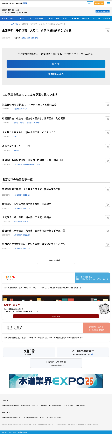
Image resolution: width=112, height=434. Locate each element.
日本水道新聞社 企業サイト (11, 417)
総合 (12, 18)
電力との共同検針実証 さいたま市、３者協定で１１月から (33, 244)
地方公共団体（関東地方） (22, 208)
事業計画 (85, 18)
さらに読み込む (54, 260)
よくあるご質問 (68, 405)
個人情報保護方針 (55, 405)
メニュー (108, 3)
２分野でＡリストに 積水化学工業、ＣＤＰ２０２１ (30, 132)
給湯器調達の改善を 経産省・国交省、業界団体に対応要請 (33, 118)
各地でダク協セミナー (14, 146)
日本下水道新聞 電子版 (30, 417)
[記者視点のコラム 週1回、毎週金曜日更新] (56, 328)
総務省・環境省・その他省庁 (23, 123)
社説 (50, 18)
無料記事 (106, 18)
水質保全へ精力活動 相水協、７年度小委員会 (26, 217)
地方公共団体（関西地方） (30, 38)
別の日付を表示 (10, 12)
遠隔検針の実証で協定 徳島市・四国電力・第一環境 (30, 160)
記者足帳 (96, 18)
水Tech (42, 417)
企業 (15, 136)
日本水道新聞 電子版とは (10, 405)
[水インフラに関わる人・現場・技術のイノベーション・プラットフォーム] (56, 278)
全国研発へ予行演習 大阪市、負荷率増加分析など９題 (31, 230)
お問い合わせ (80, 405)
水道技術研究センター (21, 109)
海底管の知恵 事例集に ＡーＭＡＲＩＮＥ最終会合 (29, 104)
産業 (30, 18)
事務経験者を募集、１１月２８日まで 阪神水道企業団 (31, 189)
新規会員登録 (25, 405)
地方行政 (21, 18)
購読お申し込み (99, 3)
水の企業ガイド (103, 11)
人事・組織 (74, 18)
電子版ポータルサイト (54, 417)
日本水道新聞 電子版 (14, 3)
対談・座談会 (40, 18)
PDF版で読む (23, 12)
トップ (4, 18)
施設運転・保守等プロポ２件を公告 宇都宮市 (26, 204)
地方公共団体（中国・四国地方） (24, 164)
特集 (58, 18)
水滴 (64, 18)
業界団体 (37, 123)
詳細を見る (56, 316)
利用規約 (44, 405)
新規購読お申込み (56, 74)
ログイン (90, 3)
